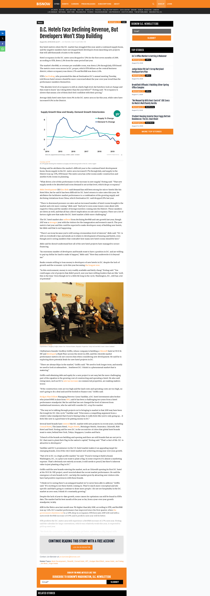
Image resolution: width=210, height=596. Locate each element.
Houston (147, 10)
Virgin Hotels (74, 427)
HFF (68, 399)
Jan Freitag (50, 76)
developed (51, 354)
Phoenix (90, 12)
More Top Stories (152, 131)
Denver (134, 10)
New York (71, 12)
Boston (80, 10)
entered (66, 424)
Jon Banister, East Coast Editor (73, 42)
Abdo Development (48, 190)
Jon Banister (52, 557)
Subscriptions (104, 4)
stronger (53, 222)
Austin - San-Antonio (67, 10)
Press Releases (88, 4)
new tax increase (70, 381)
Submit (115, 582)
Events (65, 4)
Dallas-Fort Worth (111, 10)
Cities (56, 4)
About (117, 4)
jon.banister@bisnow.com (69, 557)
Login (169, 4)
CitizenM (104, 351)
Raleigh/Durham (101, 12)
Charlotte (89, 10)
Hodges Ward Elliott (48, 397)
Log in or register (81, 547)
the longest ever (92, 265)
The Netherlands (141, 12)
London (156, 10)
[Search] (153, 4)
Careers (75, 4)
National (62, 12)
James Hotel (109, 561)
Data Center (125, 10)
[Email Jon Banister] (85, 41)
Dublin (140, 10)
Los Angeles (52, 12)
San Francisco (114, 12)
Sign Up (161, 4)
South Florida (127, 12)
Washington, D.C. (155, 12)
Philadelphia (81, 12)
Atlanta (54, 10)
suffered (67, 219)
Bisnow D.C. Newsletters (144, 23)
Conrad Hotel (46, 427)
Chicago (98, 10)
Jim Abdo (65, 190)
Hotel (124, 22)
